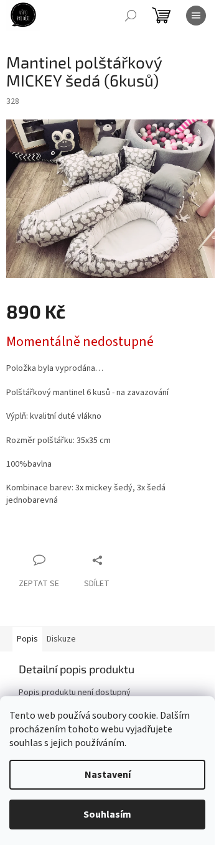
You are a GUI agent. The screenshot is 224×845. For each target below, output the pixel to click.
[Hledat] (130, 15)
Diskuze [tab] (61, 639)
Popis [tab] (27, 639)
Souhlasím (107, 814)
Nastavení (108, 775)
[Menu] (196, 15)
